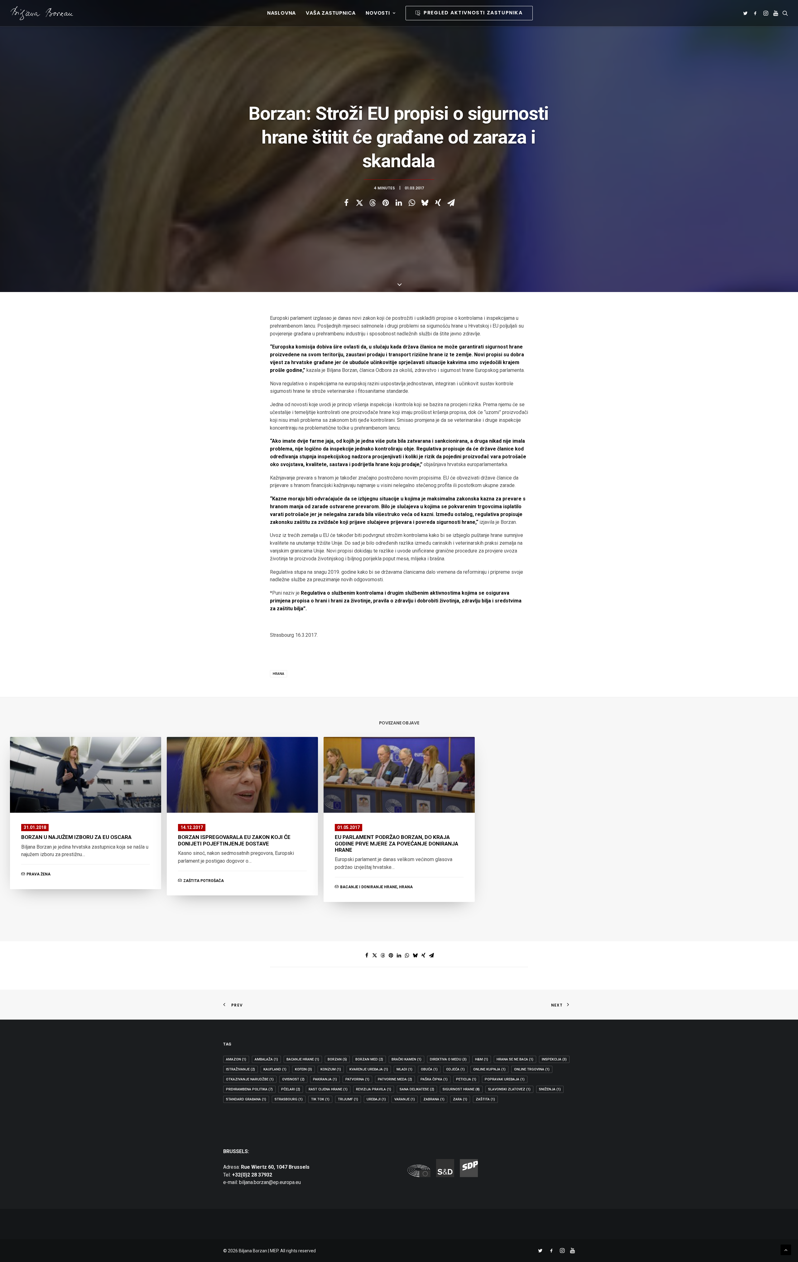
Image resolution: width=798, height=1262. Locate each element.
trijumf (348, 1099)
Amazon (236, 1059)
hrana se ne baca (515, 1059)
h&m (481, 1059)
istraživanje (240, 1069)
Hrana (278, 674)
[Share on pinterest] (385, 203)
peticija (466, 1079)
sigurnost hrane (461, 1089)
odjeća (455, 1069)
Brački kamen (406, 1059)
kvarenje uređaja (368, 1069)
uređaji (376, 1099)
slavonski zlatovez (509, 1089)
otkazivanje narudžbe (250, 1079)
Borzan (337, 1059)
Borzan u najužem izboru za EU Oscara (76, 837)
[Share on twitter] (359, 203)
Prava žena (38, 874)
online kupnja (489, 1069)
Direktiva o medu (448, 1059)
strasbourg (289, 1099)
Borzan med (369, 1059)
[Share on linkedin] (398, 203)
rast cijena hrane (328, 1089)
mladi (404, 1069)
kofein (303, 1069)
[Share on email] (451, 203)
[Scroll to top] (786, 1249)
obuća (429, 1069)
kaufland (274, 1069)
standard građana (246, 1099)
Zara (460, 1099)
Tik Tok (320, 1099)
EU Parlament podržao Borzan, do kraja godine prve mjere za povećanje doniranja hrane (396, 843)
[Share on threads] (372, 203)
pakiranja (325, 1079)
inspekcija (554, 1059)
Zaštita (485, 1099)
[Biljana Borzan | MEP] (42, 13)
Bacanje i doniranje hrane (368, 887)
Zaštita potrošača (203, 881)
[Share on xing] (438, 203)
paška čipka (434, 1079)
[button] (746, 13)
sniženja (550, 1089)
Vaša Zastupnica (331, 13)
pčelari (290, 1089)
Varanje (404, 1099)
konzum (330, 1069)
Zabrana (434, 1099)
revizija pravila (373, 1089)
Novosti (378, 13)
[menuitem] (281, 13)
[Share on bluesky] (425, 203)
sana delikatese (417, 1089)
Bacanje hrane (302, 1059)
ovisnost (293, 1079)
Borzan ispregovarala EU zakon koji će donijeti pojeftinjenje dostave (234, 840)
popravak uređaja (505, 1079)
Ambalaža (266, 1059)
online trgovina (532, 1069)
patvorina (357, 1079)
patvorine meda (395, 1079)
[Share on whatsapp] (412, 203)
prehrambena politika (249, 1089)
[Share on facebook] (346, 203)
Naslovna (281, 13)
